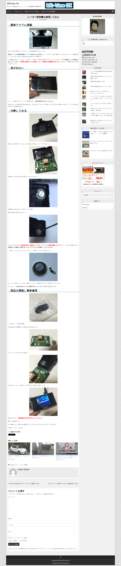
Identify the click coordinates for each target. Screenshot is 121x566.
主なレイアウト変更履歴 (48, 11)
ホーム (9, 11)
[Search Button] (113, 11)
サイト (10, 531)
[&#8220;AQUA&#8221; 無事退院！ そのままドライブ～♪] (19, 448)
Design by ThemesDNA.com (60, 563)
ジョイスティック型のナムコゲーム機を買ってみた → (64, 483)
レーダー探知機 (23, 465)
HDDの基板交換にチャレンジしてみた (101, 86)
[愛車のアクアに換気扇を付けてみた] (43, 448)
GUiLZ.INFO (86, 204)
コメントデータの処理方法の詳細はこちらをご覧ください (60, 548)
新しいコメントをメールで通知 (18, 538)
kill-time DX (13, 3)
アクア (16, 465)
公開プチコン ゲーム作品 (31, 11)
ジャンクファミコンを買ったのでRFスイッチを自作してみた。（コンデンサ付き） (101, 98)
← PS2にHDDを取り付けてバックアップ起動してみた (23, 483)
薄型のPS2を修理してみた (97, 81)
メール (10, 525)
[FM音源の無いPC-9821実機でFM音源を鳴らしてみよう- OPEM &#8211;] (67, 448)
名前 (10, 518)
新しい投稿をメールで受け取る (18, 540)
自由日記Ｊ (85, 207)
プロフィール (18, 11)
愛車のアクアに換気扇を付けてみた (42, 456)
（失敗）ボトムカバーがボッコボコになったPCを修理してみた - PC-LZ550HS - (101, 115)
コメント (11, 497)
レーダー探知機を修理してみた (43, 16)
